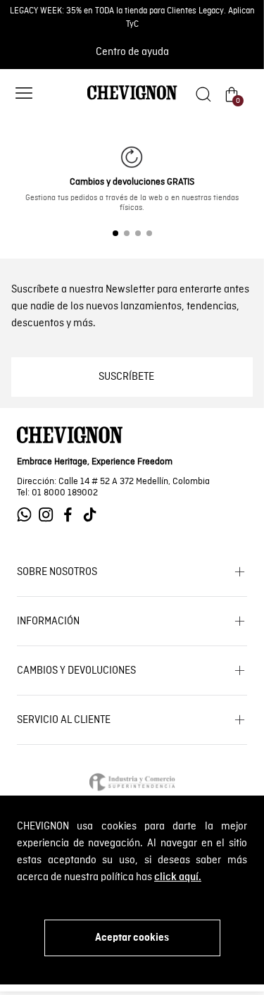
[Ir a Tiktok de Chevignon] (93, 514)
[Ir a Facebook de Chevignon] (71, 514)
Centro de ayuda (132, 52)
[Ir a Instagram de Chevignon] (50, 514)
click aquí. (177, 877)
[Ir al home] (132, 99)
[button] (24, 94)
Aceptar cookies (132, 938)
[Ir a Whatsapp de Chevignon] (28, 514)
